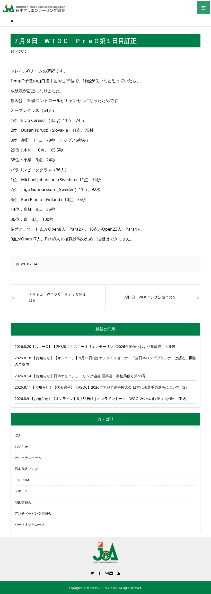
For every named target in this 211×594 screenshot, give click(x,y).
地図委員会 (23, 502)
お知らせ (21, 446)
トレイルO (23, 480)
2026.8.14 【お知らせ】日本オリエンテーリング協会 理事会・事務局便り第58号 (80, 375)
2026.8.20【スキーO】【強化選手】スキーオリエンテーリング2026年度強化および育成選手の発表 (95, 346)
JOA (17, 435)
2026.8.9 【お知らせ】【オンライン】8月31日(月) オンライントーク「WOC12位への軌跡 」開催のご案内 (100, 398)
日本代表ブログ (26, 468)
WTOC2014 (29, 264)
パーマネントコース (30, 524)
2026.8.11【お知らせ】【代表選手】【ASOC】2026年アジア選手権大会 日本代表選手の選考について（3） (102, 387)
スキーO (21, 491)
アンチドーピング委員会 (33, 513)
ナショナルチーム (28, 457)
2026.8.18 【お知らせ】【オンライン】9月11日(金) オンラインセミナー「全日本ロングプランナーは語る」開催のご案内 (105, 361)
